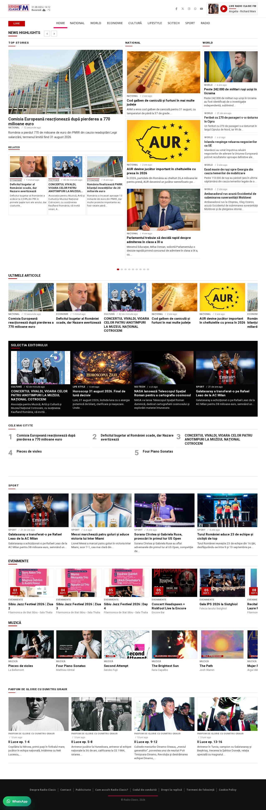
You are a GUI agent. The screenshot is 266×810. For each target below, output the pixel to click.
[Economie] (129, 269)
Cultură (135, 23)
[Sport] (144, 269)
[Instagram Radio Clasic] (189, 8)
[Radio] (148, 269)
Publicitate (83, 790)
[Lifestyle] (136, 269)
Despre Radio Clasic (43, 790)
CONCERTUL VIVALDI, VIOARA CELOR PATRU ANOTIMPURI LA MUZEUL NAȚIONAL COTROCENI (218, 439)
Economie (115, 23)
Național (77, 23)
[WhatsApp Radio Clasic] (195, 8)
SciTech (174, 23)
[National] (122, 269)
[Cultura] (133, 269)
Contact (65, 790)
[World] (125, 269)
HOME (60, 23)
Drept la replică (171, 790)
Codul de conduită (145, 790)
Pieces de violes (29, 451)
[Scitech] (140, 269)
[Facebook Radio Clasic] (176, 8)
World (95, 23)
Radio (205, 23)
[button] (232, 8)
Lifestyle (155, 23)
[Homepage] (118, 269)
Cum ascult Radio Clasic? (111, 790)
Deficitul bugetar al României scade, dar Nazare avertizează (137, 437)
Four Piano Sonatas (158, 451)
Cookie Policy (227, 790)
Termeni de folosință (200, 790)
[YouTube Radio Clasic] (201, 8)
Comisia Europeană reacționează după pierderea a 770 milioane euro (46, 437)
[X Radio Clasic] (182, 8)
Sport (190, 23)
